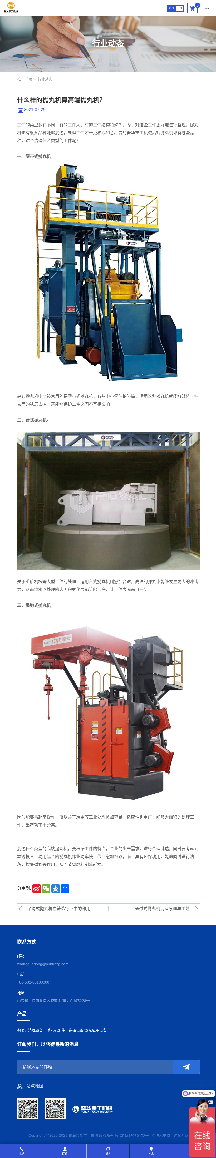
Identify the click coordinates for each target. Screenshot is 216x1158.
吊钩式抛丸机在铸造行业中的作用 (58, 908)
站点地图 (34, 1086)
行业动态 (45, 79)
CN (171, 8)
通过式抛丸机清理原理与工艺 (162, 908)
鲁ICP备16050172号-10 (134, 1136)
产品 (151, 1153)
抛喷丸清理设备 (30, 1030)
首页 (28, 79)
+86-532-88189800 (33, 982)
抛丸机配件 (56, 1030)
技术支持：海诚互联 (172, 1136)
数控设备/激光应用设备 (88, 1030)
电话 (21, 1153)
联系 (64, 1153)
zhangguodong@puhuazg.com (42, 964)
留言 (108, 1153)
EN (180, 8)
